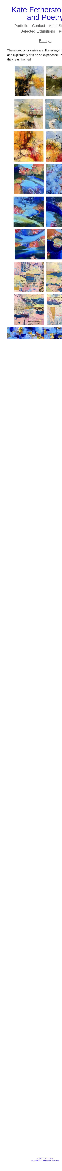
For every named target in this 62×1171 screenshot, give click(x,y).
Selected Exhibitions (38, 31)
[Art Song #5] (30, 244)
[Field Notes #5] (29, 146)
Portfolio (22, 25)
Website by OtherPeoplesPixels (45, 1160)
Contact (39, 25)
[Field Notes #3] (28, 114)
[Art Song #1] (29, 179)
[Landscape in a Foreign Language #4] (29, 309)
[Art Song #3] (29, 212)
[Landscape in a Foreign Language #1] (29, 277)
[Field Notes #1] (29, 81)
